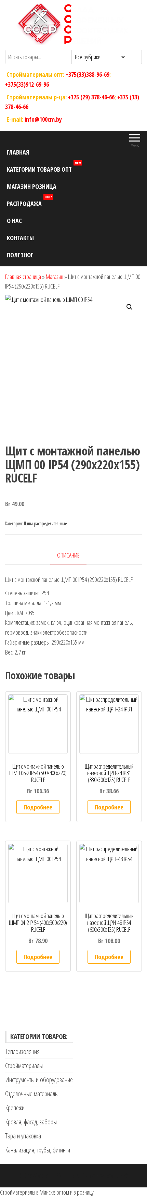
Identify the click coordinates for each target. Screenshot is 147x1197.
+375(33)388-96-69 (87, 74)
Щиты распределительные (45, 523)
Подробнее (38, 807)
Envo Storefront (112, 1175)
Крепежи (15, 1107)
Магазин (54, 276)
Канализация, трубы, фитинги (37, 1150)
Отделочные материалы (31, 1093)
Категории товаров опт (44, 167)
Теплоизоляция (22, 1051)
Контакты (20, 238)
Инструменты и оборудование (39, 1079)
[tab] (73, 555)
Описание (68, 555)
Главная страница (23, 276)
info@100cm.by (43, 119)
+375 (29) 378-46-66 (91, 97)
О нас (14, 221)
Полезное (20, 255)
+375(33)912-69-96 (27, 84)
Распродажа (29, 201)
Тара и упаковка (23, 1135)
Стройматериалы (24, 1065)
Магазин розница (31, 186)
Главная (18, 152)
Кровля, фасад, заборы (31, 1121)
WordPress (67, 1175)
